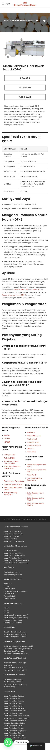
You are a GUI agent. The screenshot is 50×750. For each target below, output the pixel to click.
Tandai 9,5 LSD (33, 442)
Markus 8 (31, 432)
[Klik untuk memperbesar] (8, 57)
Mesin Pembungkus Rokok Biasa (12, 467)
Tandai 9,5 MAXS (34, 445)
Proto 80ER (31, 452)
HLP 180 (7, 435)
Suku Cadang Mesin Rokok (35, 486)
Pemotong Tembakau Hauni (13, 488)
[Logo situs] (25, 4)
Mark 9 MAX (32, 439)
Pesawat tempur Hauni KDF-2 (36, 471)
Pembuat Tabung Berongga (34, 479)
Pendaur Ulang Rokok (13, 484)
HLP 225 (7, 442)
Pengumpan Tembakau (14, 481)
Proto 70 (36, 289)
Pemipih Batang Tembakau (10, 493)
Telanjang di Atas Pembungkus (11, 462)
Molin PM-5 (31, 475)
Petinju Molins (9, 455)
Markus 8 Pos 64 (21, 289)
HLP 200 (7, 439)
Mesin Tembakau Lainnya (11, 474)
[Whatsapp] (8, 742)
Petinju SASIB (9, 458)
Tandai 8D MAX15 (34, 436)
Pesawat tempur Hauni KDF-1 (14, 295)
